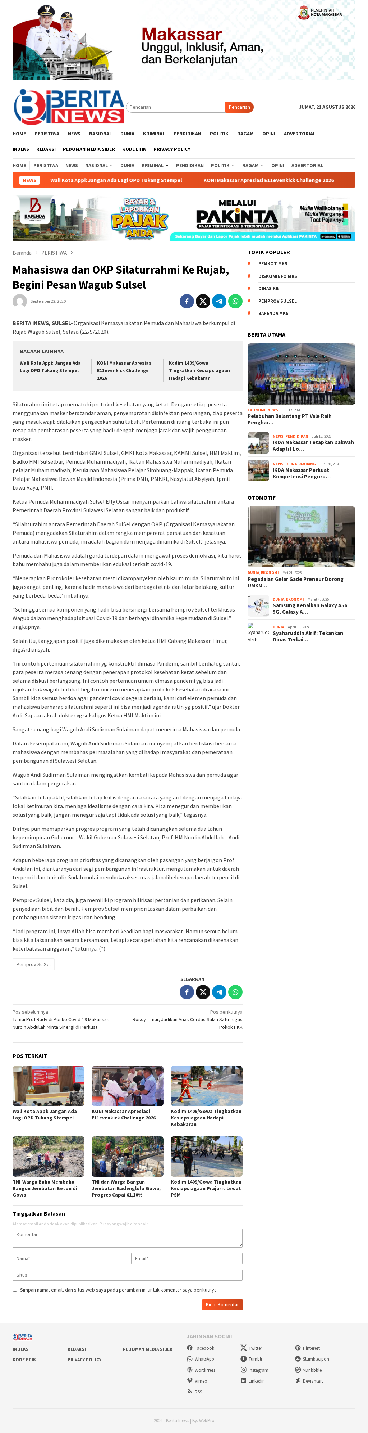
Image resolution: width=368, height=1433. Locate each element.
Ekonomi (257, 410)
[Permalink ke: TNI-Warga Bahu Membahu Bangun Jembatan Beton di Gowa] (48, 1156)
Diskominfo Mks (277, 276)
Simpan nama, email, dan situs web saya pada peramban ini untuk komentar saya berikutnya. (119, 1289)
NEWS (272, 410)
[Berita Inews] (69, 106)
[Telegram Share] (219, 301)
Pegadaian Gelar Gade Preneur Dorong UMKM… (296, 582)
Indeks (21, 1349)
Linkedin (257, 1381)
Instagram (258, 1370)
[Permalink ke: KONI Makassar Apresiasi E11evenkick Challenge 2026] (128, 1086)
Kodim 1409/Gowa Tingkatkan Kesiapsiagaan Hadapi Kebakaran (199, 370)
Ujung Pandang (300, 464)
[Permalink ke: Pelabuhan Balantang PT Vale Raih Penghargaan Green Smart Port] (301, 374)
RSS (198, 1392)
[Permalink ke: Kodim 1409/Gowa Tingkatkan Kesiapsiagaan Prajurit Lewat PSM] (207, 1156)
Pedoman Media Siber (147, 1349)
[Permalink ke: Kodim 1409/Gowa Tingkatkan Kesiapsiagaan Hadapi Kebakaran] (207, 1086)
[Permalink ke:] (20, 301)
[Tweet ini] (203, 301)
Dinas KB (268, 288)
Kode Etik (24, 1360)
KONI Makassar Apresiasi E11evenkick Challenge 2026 (243, 180)
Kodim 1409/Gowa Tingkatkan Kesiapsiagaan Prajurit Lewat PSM (206, 1188)
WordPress (205, 1370)
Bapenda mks (273, 313)
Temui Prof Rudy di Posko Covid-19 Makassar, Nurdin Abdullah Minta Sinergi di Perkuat (61, 1019)
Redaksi (77, 1349)
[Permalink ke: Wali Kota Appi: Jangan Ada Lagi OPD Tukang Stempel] (48, 1086)
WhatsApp (204, 1359)
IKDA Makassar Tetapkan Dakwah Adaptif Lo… (313, 445)
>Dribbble (312, 1370)
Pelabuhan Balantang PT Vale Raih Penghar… (290, 419)
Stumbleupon (316, 1359)
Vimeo (201, 1381)
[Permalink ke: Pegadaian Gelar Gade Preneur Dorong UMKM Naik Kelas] (301, 537)
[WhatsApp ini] (235, 301)
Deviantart (313, 1381)
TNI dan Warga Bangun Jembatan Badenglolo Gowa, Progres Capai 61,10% (126, 1188)
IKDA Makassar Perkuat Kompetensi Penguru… (302, 473)
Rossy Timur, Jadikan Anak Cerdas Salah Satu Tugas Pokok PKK (188, 1019)
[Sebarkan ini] (187, 301)
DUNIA (253, 572)
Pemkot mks (273, 264)
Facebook (204, 1348)
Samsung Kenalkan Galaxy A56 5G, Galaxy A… (310, 608)
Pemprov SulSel (34, 964)
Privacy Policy (84, 1360)
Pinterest (311, 1348)
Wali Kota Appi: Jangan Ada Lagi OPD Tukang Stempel (91, 180)
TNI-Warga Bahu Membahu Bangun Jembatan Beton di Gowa (45, 1188)
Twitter (255, 1348)
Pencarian (239, 107)
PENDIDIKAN (296, 436)
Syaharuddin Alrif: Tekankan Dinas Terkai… (308, 636)
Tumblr (255, 1359)
